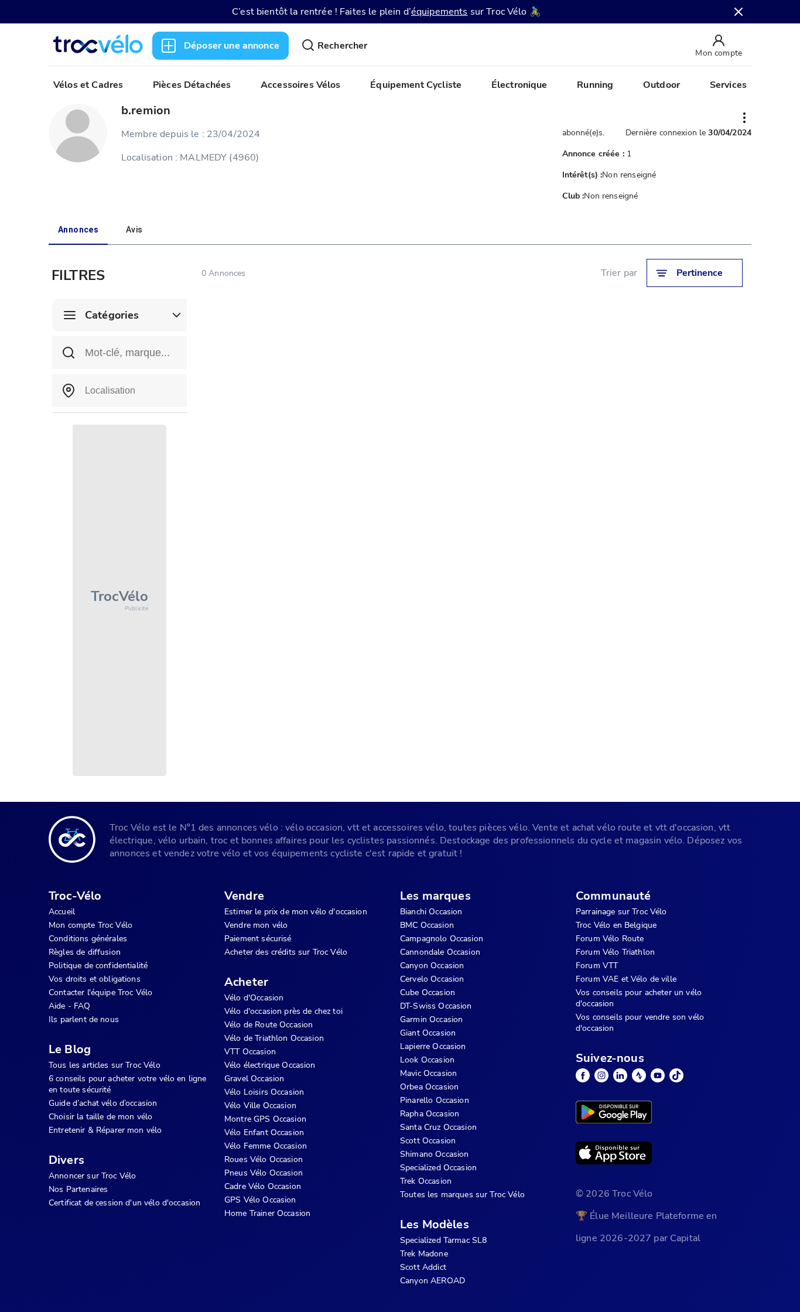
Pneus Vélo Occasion (263, 1172)
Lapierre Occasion (433, 1046)
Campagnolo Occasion (441, 938)
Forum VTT (597, 965)
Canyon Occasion (432, 965)
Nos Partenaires (78, 1189)
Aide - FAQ (70, 1006)
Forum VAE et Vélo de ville (626, 979)
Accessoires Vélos (301, 84)
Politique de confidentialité (98, 965)
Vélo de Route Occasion (268, 1024)
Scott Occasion (428, 1140)
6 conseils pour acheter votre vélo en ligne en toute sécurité (127, 1084)
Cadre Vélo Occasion (262, 1186)
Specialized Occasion (438, 1167)
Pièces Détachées (192, 84)
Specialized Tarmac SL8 (443, 1240)
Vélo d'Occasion (253, 997)
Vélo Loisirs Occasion (264, 1092)
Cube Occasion (427, 992)
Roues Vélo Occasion (263, 1159)
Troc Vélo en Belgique (616, 925)
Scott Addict (423, 1267)
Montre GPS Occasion (265, 1119)
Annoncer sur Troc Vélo (92, 1175)
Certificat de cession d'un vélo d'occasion (124, 1202)
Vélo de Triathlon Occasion (274, 1038)
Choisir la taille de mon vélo (100, 1116)
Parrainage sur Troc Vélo (621, 911)
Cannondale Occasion (440, 952)
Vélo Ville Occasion (260, 1105)
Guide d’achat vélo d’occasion (103, 1103)
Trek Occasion (426, 1181)
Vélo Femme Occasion (265, 1146)
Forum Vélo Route (610, 938)
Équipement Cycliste (415, 84)
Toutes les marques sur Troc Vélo (462, 1194)
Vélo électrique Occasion (270, 1065)
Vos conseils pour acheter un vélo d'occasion (639, 998)
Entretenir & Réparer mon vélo (105, 1130)
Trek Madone (424, 1253)
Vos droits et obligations (95, 979)
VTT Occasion (250, 1051)
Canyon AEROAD (432, 1280)
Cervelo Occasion (432, 979)
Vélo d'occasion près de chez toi (283, 1011)
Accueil (62, 911)
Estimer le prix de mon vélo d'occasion (295, 911)
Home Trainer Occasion (267, 1213)
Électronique (519, 84)
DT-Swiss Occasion (436, 1006)
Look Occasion (427, 1059)
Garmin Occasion (431, 1019)
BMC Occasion (427, 925)
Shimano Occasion (434, 1154)
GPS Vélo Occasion (260, 1199)
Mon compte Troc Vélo (90, 925)
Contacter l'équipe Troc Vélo (100, 992)
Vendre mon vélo (256, 925)
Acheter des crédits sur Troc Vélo (285, 952)
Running (595, 84)
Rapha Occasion (429, 1113)
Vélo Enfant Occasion (264, 1132)
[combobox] (119, 390)
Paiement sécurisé (258, 938)
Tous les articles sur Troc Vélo (104, 1065)
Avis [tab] (134, 229)
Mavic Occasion (428, 1073)
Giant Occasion (428, 1032)
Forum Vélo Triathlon (615, 952)
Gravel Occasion (254, 1078)
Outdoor (661, 84)
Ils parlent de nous (84, 1019)
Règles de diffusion (85, 952)
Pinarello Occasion (434, 1100)
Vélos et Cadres (88, 84)
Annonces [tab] (78, 229)
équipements (439, 11)
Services (728, 84)
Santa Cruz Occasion (438, 1127)
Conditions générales (88, 938)
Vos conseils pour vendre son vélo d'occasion (640, 1023)
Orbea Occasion (429, 1086)
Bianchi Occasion (431, 911)
